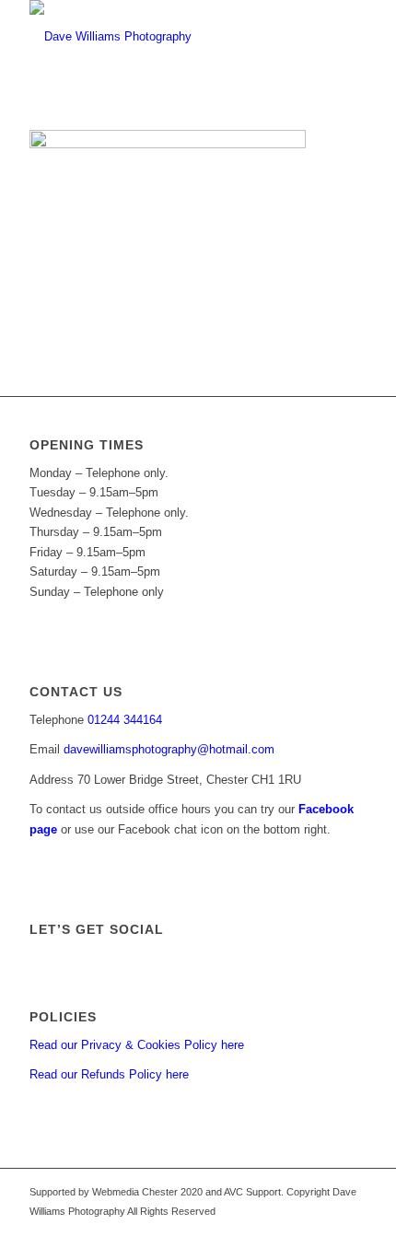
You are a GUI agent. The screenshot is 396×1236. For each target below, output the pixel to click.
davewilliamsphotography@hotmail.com (169, 749)
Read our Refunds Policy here (109, 1074)
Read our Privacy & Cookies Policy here (136, 1045)
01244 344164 (124, 720)
